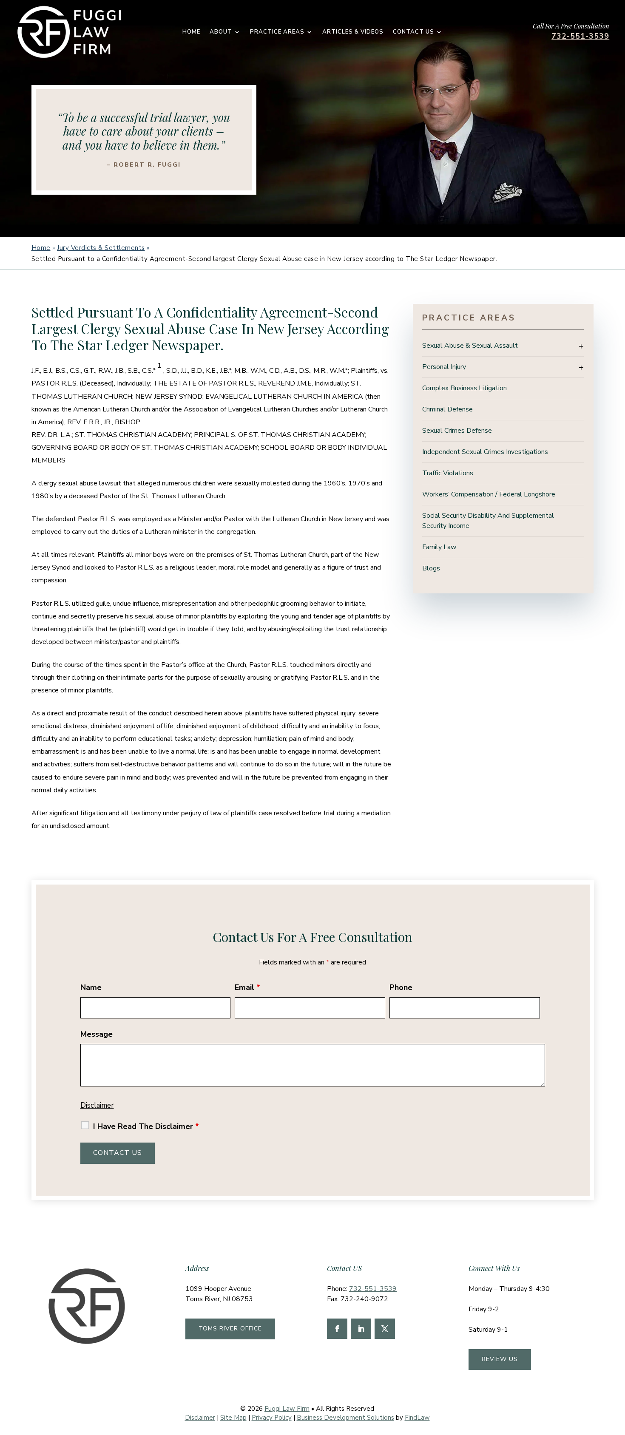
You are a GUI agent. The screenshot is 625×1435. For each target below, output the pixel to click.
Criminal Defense (447, 409)
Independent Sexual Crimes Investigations (485, 452)
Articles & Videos (353, 32)
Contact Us (413, 32)
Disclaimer (97, 1105)
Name (91, 987)
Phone (400, 987)
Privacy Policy (272, 1417)
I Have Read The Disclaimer (146, 1126)
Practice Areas (277, 32)
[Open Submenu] (581, 346)
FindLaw (417, 1417)
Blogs (431, 568)
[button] (616, 1373)
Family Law (439, 547)
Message (96, 1034)
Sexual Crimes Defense (457, 430)
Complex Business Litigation (464, 388)
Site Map (233, 1417)
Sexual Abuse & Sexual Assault (470, 345)
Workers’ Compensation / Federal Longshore (488, 494)
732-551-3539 (580, 36)
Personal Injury (444, 367)
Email (247, 987)
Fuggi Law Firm (287, 1408)
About (221, 32)
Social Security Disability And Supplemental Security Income (488, 520)
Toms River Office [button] (230, 1328)
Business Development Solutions (345, 1417)
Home (191, 32)
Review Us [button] (500, 1359)
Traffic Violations (447, 473)
